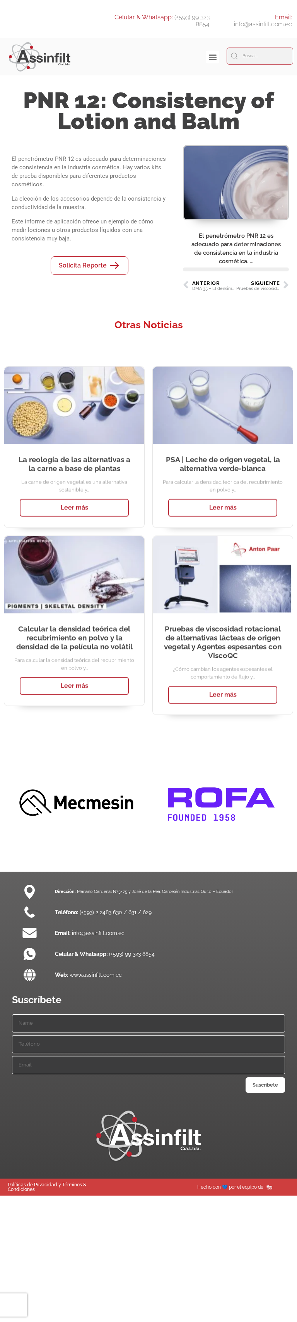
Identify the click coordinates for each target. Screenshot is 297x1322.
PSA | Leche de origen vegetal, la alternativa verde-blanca (223, 449)
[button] (212, 57)
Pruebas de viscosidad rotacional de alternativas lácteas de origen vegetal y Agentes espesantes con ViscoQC (223, 628)
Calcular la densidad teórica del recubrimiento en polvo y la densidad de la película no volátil (74, 623)
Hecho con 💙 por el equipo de (230, 1187)
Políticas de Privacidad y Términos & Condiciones (47, 1187)
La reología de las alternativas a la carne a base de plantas (74, 449)
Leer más (74, 493)
